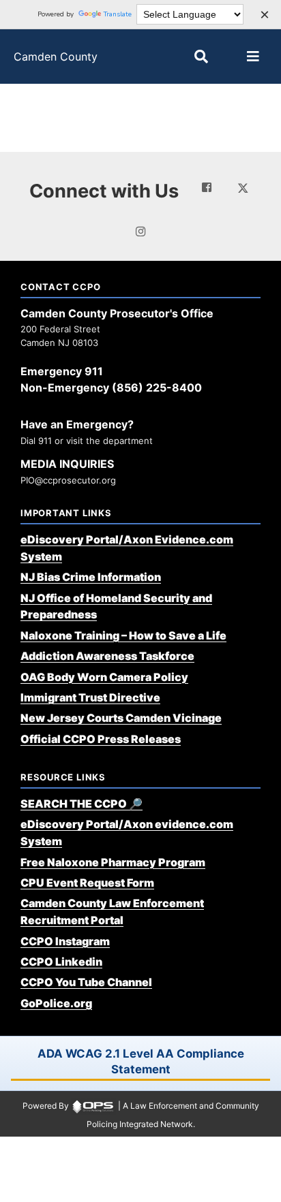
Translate (118, 14)
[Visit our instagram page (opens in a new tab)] (140, 231)
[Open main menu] (253, 56)
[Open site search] (201, 56)
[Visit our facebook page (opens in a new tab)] (206, 187)
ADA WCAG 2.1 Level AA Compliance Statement (141, 1061)
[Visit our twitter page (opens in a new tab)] (243, 186)
